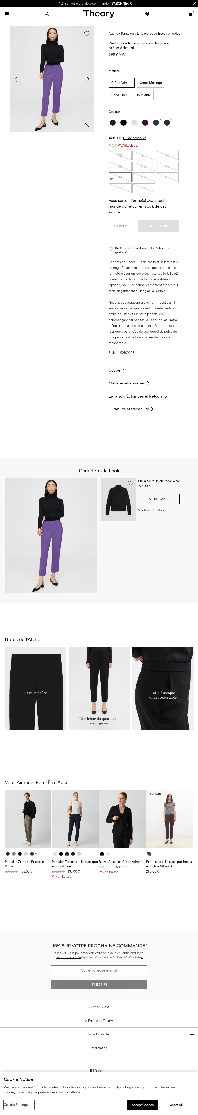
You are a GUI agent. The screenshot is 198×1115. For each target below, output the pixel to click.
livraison (140, 248)
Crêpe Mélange (151, 83)
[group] (28, 819)
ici (142, 957)
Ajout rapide (159, 499)
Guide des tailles (134, 138)
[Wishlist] (147, 13)
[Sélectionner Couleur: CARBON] (15, 854)
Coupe (114, 370)
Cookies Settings (16, 1105)
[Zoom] (86, 124)
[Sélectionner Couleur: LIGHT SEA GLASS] (80, 854)
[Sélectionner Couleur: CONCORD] (68, 854)
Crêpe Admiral (121, 83)
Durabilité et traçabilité (129, 409)
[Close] (194, 3)
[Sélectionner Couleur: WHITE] (56, 854)
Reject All (176, 1105)
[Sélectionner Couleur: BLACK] (123, 123)
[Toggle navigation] (7, 13)
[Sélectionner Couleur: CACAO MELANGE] (150, 854)
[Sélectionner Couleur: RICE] (134, 123)
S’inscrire (99, 984)
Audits (113, 33)
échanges (163, 248)
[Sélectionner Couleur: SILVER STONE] (27, 854)
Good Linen (119, 95)
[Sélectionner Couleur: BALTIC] (9, 854)
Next (87, 79)
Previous (17, 79)
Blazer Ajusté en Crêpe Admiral (121, 862)
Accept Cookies (143, 1105)
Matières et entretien (127, 383)
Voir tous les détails (151, 510)
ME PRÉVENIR (158, 226)
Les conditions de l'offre (68, 957)
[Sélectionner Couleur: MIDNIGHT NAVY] (113, 123)
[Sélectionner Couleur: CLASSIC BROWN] (33, 854)
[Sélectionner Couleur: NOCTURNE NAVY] (156, 123)
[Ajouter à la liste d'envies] (85, 35)
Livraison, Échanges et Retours (136, 396)
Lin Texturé (143, 95)
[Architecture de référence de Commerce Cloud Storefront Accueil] (99, 14)
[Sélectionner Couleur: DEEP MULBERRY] (145, 123)
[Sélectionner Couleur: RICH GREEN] (167, 123)
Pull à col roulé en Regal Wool (159, 481)
